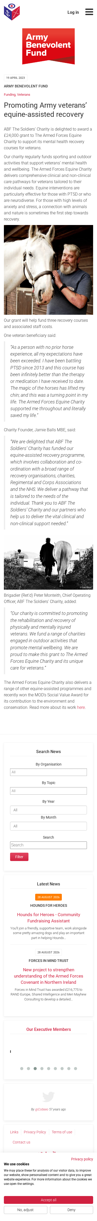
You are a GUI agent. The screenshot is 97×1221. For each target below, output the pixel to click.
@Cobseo (41, 1109)
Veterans (23, 95)
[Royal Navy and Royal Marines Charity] (29, 1050)
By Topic (48, 783)
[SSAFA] (67, 1050)
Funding (10, 95)
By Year (48, 801)
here (81, 707)
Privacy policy (82, 1159)
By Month (48, 817)
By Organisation (49, 764)
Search (48, 837)
